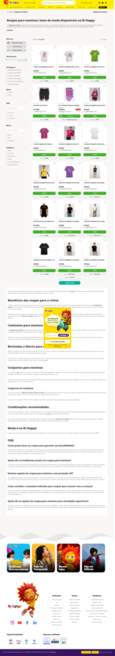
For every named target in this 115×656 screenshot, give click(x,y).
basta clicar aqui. (57, 346)
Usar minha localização (58, 341)
